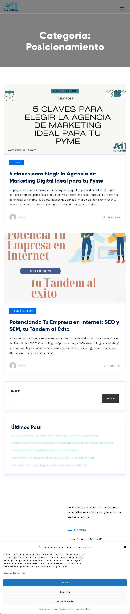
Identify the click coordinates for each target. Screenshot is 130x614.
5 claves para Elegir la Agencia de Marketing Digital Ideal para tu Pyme (56, 177)
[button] (125, 547)
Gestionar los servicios (14, 573)
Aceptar (65, 582)
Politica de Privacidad (69, 609)
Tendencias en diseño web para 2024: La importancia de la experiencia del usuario (62, 442)
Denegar (65, 591)
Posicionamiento (23, 311)
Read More (114, 217)
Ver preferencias (65, 601)
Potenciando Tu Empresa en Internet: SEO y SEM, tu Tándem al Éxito (64, 325)
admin (21, 217)
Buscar (15, 390)
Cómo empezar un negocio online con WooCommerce (44, 450)
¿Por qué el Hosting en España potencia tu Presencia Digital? (49, 465)
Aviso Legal (86, 609)
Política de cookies (48, 609)
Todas (16, 162)
